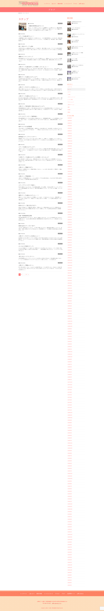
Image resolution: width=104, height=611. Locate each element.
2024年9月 (70, 176)
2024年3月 (70, 191)
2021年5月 (70, 278)
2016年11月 (70, 415)
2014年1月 (70, 501)
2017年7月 (70, 394)
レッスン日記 (70, 99)
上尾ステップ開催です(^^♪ (26, 167)
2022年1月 (70, 257)
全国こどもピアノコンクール (77, 46)
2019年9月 (70, 328)
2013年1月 (70, 531)
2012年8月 (70, 544)
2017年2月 (70, 407)
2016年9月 (70, 420)
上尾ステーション (71, 104)
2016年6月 (70, 427)
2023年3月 (70, 222)
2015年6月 (70, 458)
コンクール (70, 86)
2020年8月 (70, 300)
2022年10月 (70, 234)
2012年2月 (70, 559)
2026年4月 (70, 130)
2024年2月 (70, 194)
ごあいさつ (31, 593)
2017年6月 (70, 397)
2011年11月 (70, 567)
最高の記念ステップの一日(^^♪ (27, 225)
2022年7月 (70, 242)
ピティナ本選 (74, 58)
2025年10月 (70, 143)
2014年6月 (70, 488)
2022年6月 (70, 245)
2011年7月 (70, 577)
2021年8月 (70, 270)
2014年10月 (70, 478)
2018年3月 (70, 374)
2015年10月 (70, 448)
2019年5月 (70, 338)
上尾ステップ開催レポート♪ (26, 265)
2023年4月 (70, 219)
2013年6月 (70, 519)
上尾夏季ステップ (75, 71)
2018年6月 (70, 366)
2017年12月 (70, 382)
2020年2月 (70, 316)
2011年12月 (70, 564)
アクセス (57, 593)
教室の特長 (39, 593)
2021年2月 (70, 285)
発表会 (69, 112)
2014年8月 (70, 483)
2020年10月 (70, 295)
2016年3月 (70, 435)
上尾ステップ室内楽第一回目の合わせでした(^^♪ (32, 106)
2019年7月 (70, 333)
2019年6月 (70, 336)
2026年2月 (70, 135)
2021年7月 (70, 272)
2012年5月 (70, 552)
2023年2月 (70, 224)
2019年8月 (70, 331)
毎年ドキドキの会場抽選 (25, 126)
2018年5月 (70, 369)
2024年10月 (70, 173)
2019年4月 (70, 341)
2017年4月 (70, 402)
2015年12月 (70, 443)
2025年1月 (70, 166)
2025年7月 (70, 151)
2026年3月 (70, 133)
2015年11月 (70, 445)
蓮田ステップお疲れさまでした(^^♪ (28, 77)
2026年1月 (70, 138)
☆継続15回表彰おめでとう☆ (36, 26)
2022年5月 (70, 247)
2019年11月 (70, 323)
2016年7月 (70, 425)
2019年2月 (70, 346)
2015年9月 (70, 450)
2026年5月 (70, 128)
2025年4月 (70, 158)
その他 (69, 94)
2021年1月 (70, 288)
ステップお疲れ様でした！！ (26, 36)
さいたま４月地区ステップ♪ (26, 246)
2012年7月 (70, 547)
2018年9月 (70, 359)
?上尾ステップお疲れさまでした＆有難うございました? (34, 157)
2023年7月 (70, 212)
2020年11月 (70, 293)
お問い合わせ (80, 593)
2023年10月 (70, 204)
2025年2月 (70, 163)
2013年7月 (70, 516)
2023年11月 (70, 201)
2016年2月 (70, 437)
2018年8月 (70, 361)
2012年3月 (70, 557)
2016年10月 (70, 417)
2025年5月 (70, 156)
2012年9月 (70, 542)
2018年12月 (70, 351)
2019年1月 (70, 349)
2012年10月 (70, 539)
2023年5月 (70, 217)
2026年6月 (70, 125)
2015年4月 (70, 463)
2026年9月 (70, 118)
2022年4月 (70, 250)
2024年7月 (70, 181)
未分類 (69, 109)
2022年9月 (70, 237)
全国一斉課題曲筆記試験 (25, 215)
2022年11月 (70, 232)
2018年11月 (70, 354)
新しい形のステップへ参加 (26, 46)
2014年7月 (70, 486)
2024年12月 (70, 168)
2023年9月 (70, 206)
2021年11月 (70, 262)
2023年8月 (70, 209)
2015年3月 (70, 465)
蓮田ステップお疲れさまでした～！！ (29, 195)
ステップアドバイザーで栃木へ (27, 185)
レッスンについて (48, 593)
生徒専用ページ (71, 593)
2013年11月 (70, 506)
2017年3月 (70, 404)
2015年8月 (70, 453)
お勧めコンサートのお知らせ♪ (77, 65)
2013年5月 (70, 521)
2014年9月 (70, 481)
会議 (68, 107)
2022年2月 (70, 255)
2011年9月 (70, 572)
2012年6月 (70, 549)
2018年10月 (70, 356)
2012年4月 (70, 554)
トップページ (23, 593)
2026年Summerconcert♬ (77, 21)
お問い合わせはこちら (56, 603)
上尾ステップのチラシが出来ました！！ (29, 236)
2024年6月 (70, 184)
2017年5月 (70, 399)
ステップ (60, 23)
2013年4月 (70, 524)
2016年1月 (70, 440)
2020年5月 (70, 308)
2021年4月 (70, 280)
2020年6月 (70, 305)
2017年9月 (70, 389)
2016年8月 (70, 422)
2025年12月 (70, 140)
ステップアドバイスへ (76, 77)
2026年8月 (70, 120)
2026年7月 (70, 123)
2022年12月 (70, 229)
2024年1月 (70, 196)
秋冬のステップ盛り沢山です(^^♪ (27, 205)
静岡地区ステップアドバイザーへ (28, 136)
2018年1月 (70, 379)
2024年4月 (70, 189)
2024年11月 (70, 171)
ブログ (63, 593)
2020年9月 (70, 298)
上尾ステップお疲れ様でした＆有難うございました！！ (34, 66)
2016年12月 (70, 412)
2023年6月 (70, 214)
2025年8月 (70, 148)
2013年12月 (70, 503)
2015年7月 (70, 455)
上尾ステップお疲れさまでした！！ (28, 96)
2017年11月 (70, 384)
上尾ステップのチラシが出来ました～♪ (29, 87)
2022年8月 (70, 239)
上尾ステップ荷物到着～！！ (26, 176)
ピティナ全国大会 (75, 40)
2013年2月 (70, 529)
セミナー (69, 91)
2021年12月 (70, 260)
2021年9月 (70, 267)
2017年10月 (70, 387)
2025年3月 (70, 161)
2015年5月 (70, 460)
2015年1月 (70, 470)
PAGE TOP (100, 592)
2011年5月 (70, 582)
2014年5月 (70, 491)
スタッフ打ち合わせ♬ (76, 27)
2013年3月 (70, 526)
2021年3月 (70, 283)
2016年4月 (70, 432)
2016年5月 (70, 430)
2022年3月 (70, 252)
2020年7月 (70, 303)
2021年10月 (70, 265)
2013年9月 (70, 511)
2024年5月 (70, 186)
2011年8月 (70, 575)
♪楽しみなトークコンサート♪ (26, 256)
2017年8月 (70, 392)
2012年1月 (70, 562)
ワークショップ (71, 102)
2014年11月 (70, 476)
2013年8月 (70, 514)
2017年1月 (70, 410)
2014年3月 (70, 496)
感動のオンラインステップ (26, 56)
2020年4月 (70, 311)
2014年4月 (70, 493)
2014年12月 (70, 473)
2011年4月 (70, 585)
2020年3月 (70, 313)
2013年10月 (70, 509)
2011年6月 (70, 580)
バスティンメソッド (71, 96)
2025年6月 (70, 153)
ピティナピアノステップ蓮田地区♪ (28, 116)
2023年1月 (70, 227)
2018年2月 (70, 377)
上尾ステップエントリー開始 (77, 52)
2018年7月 (70, 364)
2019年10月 (70, 326)
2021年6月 (70, 275)
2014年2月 (70, 498)
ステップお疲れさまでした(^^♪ (27, 147)
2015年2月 (70, 468)
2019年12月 (70, 321)
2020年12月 (70, 290)
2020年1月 (70, 318)
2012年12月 (70, 534)
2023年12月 (70, 199)
